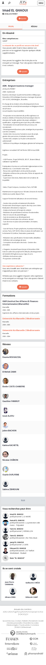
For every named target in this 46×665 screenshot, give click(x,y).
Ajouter (23, 18)
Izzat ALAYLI (8, 416)
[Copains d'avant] (12, 648)
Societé (41, 621)
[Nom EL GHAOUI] (5, 558)
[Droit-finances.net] (34, 643)
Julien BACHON (9, 430)
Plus (23, 500)
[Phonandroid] (34, 653)
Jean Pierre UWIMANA (9, 583)
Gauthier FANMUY (11, 401)
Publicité (25, 621)
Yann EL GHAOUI (16, 529)
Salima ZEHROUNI (10, 489)
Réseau (34, 26)
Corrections (35, 625)
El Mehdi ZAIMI (9, 371)
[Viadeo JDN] (34, 648)
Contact (18, 621)
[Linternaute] (12, 644)
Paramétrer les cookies (31, 623)
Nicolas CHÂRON (10, 460)
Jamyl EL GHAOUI (17, 542)
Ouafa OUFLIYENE (10, 474)
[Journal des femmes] (12, 639)
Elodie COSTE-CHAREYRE (13, 386)
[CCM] (34, 639)
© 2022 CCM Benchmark (23, 627)
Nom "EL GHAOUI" (17, 558)
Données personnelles (15, 623)
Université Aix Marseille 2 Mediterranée (21, 318)
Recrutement (33, 621)
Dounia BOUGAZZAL (11, 357)
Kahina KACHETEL (10, 445)
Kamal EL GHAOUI (17, 520)
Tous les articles (25, 625)
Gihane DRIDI (10, 597)
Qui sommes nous (8, 621)
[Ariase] (12, 653)
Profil (11, 26)
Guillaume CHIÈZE (33, 583)
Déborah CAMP (32, 597)
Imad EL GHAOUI (16, 514)
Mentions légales (12, 625)
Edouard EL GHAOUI (18, 548)
